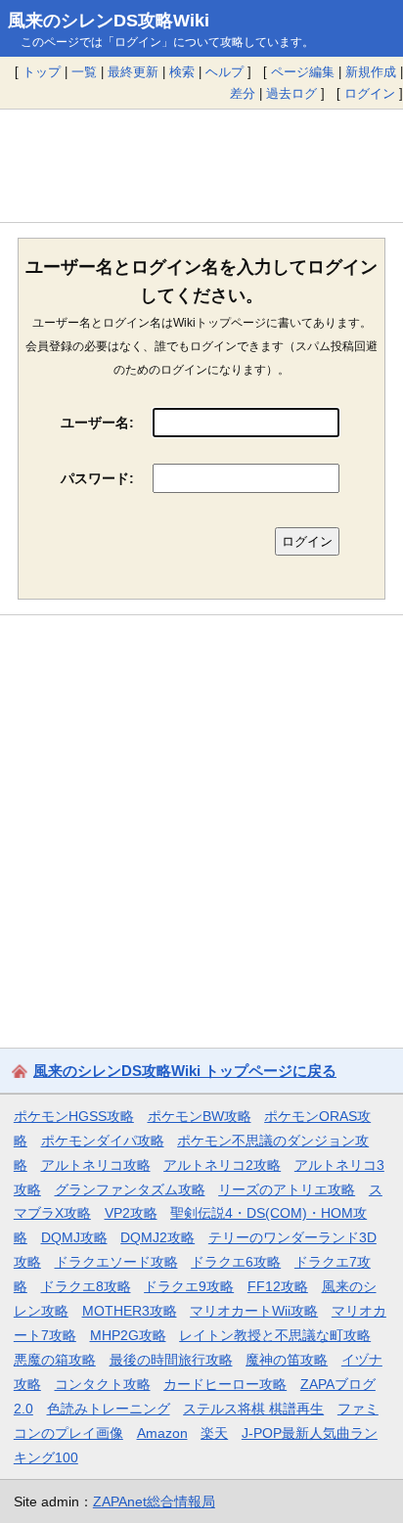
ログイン (369, 93)
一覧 (84, 72)
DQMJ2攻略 (157, 1237)
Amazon (162, 1433)
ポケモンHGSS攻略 (74, 1116)
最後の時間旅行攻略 (171, 1359)
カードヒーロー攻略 (225, 1384)
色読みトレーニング (108, 1408)
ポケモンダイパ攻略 (102, 1140)
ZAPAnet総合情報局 (154, 1501)
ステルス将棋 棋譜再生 (253, 1408)
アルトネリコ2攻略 (222, 1165)
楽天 (214, 1433)
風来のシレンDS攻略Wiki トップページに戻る (184, 1070)
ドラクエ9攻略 (189, 1286)
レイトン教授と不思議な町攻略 (275, 1335)
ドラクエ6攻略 (236, 1262)
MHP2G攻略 (128, 1335)
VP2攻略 (131, 1213)
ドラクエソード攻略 (116, 1262)
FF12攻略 (277, 1286)
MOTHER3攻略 (129, 1311)
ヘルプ (224, 72)
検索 (182, 72)
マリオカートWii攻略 (254, 1311)
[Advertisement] (201, 165)
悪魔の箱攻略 (55, 1359)
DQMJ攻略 (74, 1237)
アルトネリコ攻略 (96, 1165)
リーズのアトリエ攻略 (286, 1189)
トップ (41, 72)
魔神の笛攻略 (287, 1359)
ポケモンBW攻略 (199, 1116)
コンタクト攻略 (103, 1384)
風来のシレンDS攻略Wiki (108, 20)
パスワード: (97, 478)
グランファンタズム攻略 (130, 1189)
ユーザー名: (97, 422)
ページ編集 (303, 72)
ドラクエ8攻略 (86, 1286)
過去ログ (291, 93)
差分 (242, 93)
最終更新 (133, 72)
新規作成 (370, 72)
